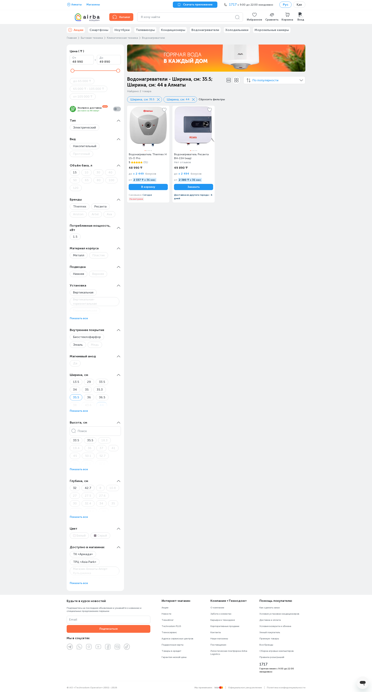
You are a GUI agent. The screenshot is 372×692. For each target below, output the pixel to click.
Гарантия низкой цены (174, 657)
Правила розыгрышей (271, 657)
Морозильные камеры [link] (272, 30)
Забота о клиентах (220, 613)
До (101, 57)
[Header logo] (86, 17)
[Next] (300, 58)
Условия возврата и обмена (275, 626)
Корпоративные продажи (224, 626)
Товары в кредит (171, 651)
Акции (165, 607)
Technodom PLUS (171, 626)
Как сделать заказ (269, 607)
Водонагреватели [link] (205, 30)
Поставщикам (218, 644)
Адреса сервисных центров (177, 638)
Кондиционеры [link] (173, 30)
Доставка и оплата (270, 620)
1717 (263, 664)
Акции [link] (78, 30)
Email (73, 619)
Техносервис (169, 632)
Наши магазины (219, 638)
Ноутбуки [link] (122, 30)
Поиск (82, 431)
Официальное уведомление (245, 687)
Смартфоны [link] (99, 30)
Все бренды (266, 644)
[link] (148, 154)
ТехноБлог (168, 620)
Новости (166, 613)
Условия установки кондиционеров (279, 613)
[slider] (72, 71)
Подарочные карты (172, 644)
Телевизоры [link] (145, 30)
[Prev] (132, 58)
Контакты (215, 632)
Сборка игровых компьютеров (276, 651)
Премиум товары (269, 638)
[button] (254, 17)
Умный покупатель (269, 632)
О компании (217, 607)
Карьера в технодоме (222, 620)
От (74, 57)
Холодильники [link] (236, 30)
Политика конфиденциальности (286, 687)
